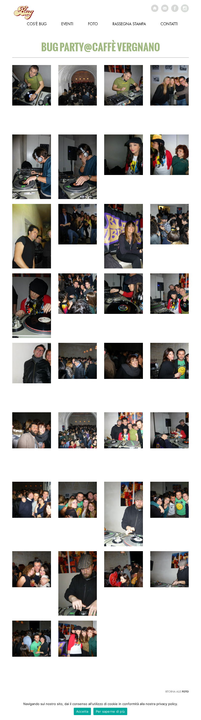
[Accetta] (194, 709)
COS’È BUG (37, 24)
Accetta (82, 711)
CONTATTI (169, 24)
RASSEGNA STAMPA (129, 24)
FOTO (93, 24)
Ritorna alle (177, 692)
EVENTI (67, 24)
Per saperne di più (110, 711)
